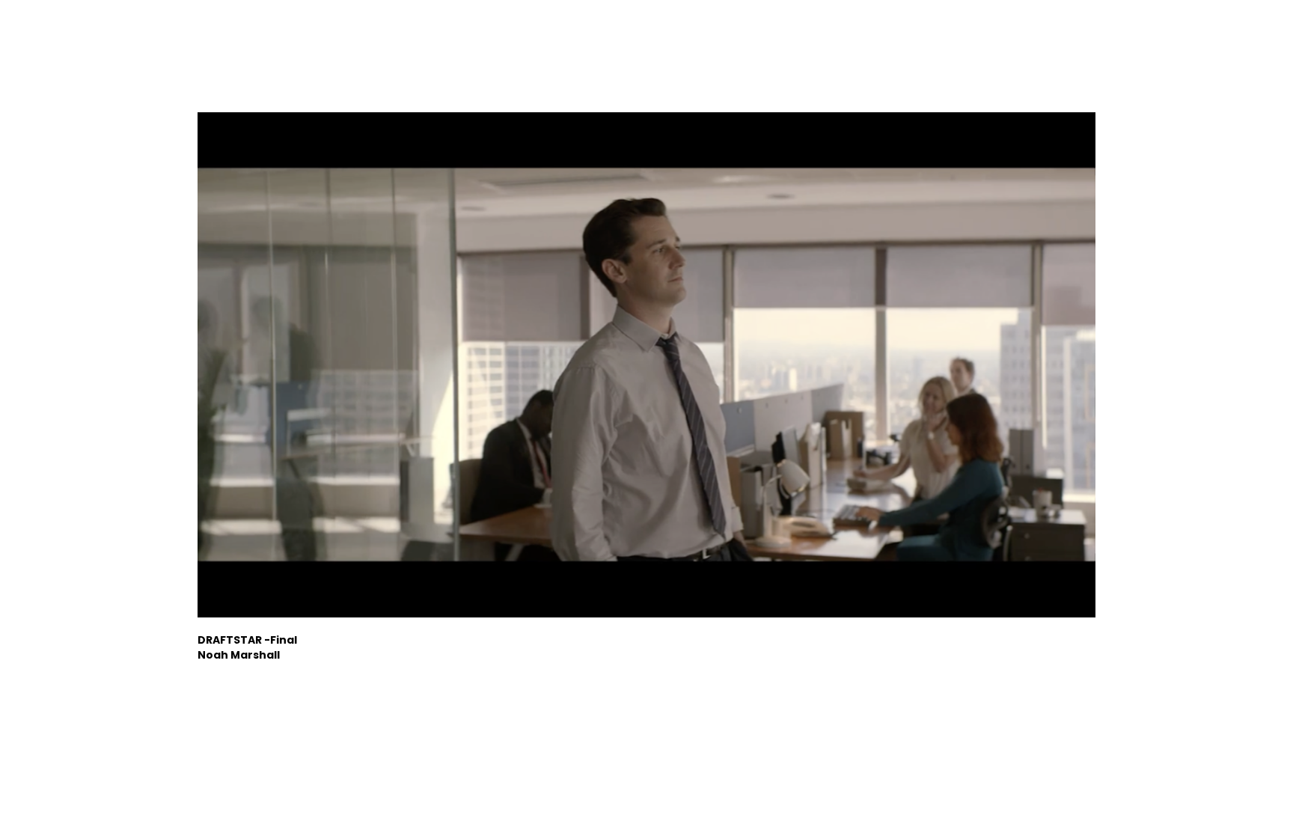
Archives (1149, 37)
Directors (956, 37)
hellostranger (103, 37)
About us (1028, 37)
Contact (1218, 37)
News (1089, 37)
